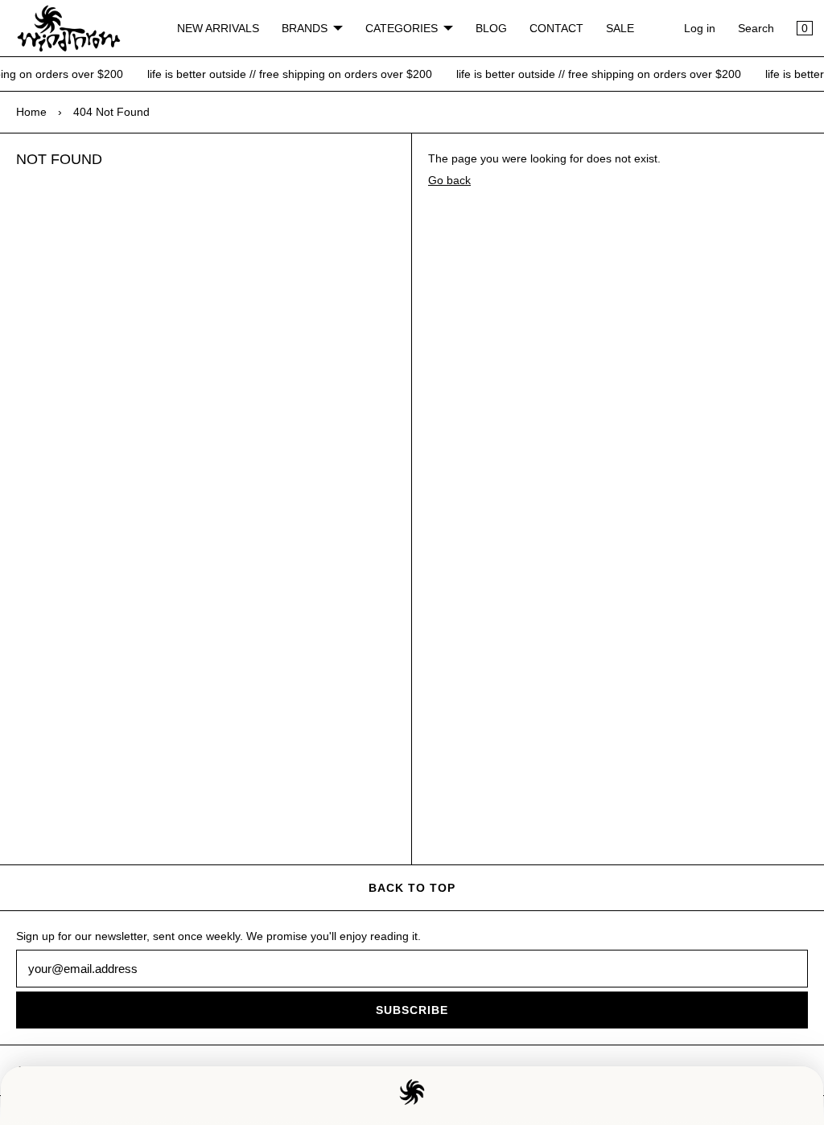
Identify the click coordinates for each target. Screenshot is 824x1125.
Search (756, 28)
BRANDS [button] (305, 28)
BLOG (491, 28)
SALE (620, 28)
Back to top (412, 887)
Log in (699, 28)
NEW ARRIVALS (218, 28)
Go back (449, 180)
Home (31, 111)
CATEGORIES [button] (401, 28)
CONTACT (556, 28)
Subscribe (412, 1010)
